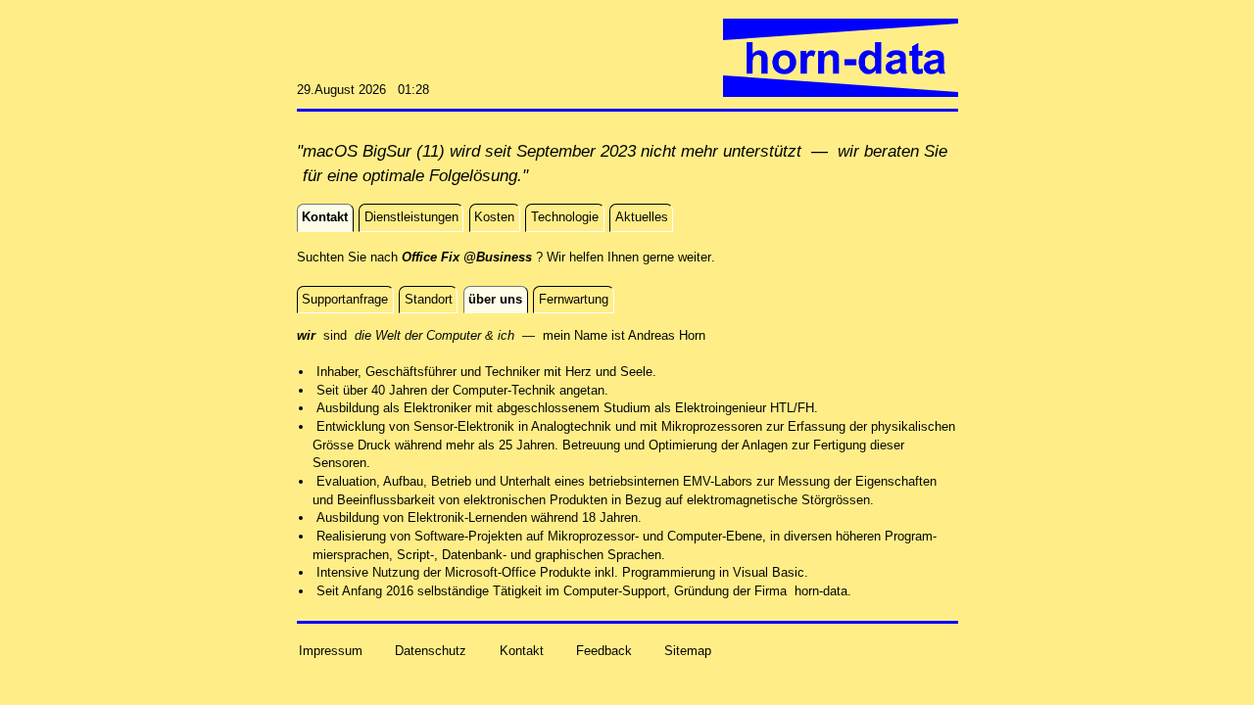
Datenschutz (430, 650)
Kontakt (522, 650)
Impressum (330, 650)
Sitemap (687, 650)
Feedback (604, 650)
